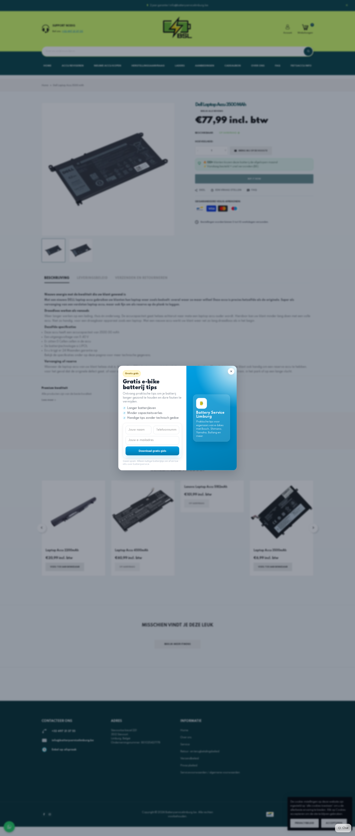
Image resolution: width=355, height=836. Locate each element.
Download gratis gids (152, 450)
